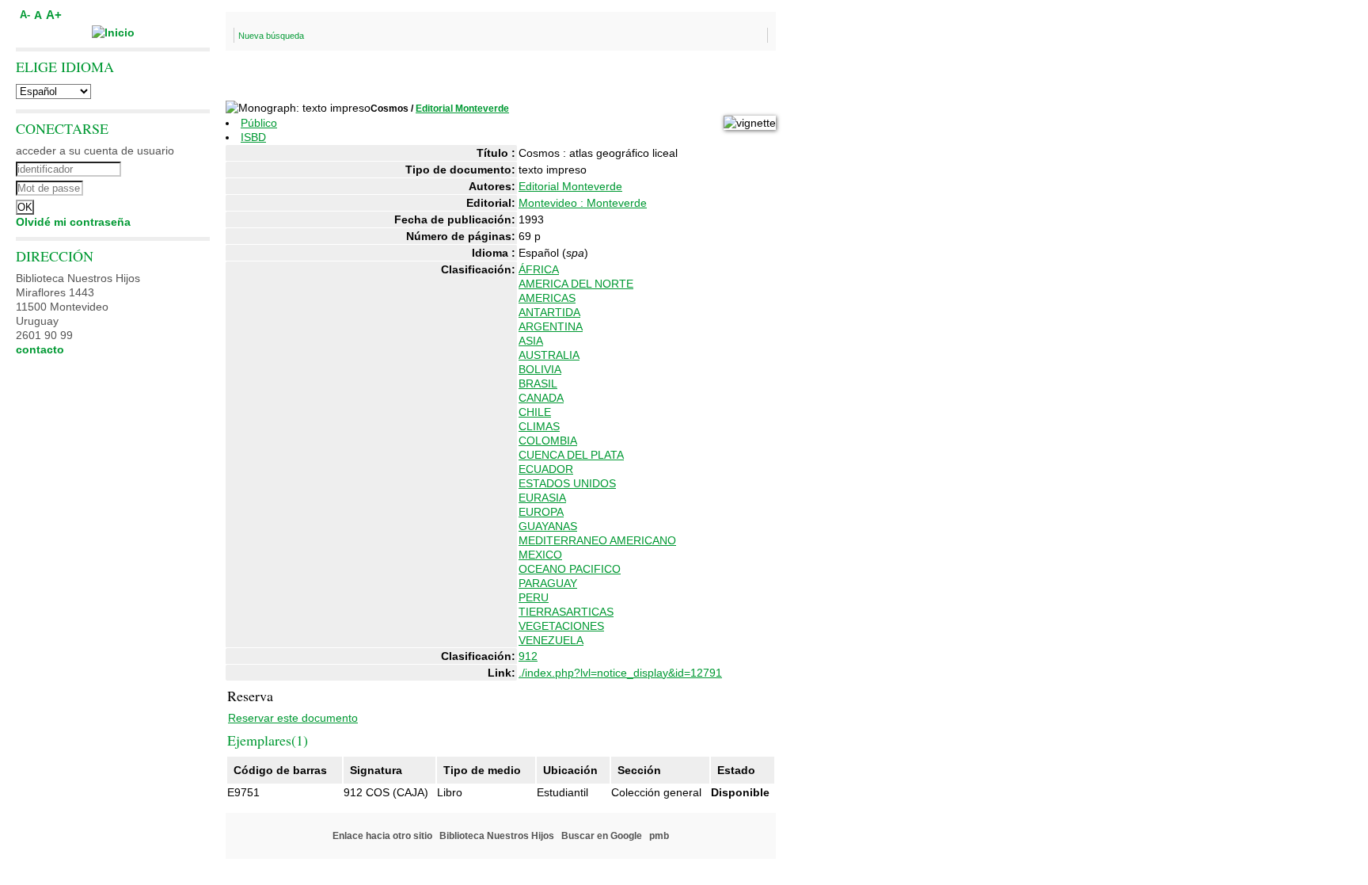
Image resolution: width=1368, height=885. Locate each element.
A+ (54, 14)
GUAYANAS (548, 526)
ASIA (531, 340)
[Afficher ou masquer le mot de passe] (156, 186)
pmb (659, 835)
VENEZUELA (551, 640)
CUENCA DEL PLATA (571, 454)
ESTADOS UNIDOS (567, 483)
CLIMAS (539, 426)
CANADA (541, 397)
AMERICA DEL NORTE (576, 283)
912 (528, 656)
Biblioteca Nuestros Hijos (496, 835)
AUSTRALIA (549, 355)
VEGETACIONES (561, 626)
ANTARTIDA (549, 312)
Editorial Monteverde (462, 108)
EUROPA (541, 511)
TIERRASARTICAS (566, 611)
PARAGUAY (548, 583)
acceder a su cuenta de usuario (95, 150)
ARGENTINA (551, 326)
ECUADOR (546, 469)
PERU (534, 597)
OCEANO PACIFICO (570, 569)
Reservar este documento (293, 717)
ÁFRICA (539, 269)
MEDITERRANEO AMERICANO (597, 540)
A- (25, 15)
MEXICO (540, 554)
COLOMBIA (548, 440)
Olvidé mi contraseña (73, 222)
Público (259, 122)
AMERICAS (547, 298)
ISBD (253, 137)
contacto (40, 349)
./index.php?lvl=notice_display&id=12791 (620, 672)
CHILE (535, 412)
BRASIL (538, 383)
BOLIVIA (540, 369)
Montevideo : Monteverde (583, 202)
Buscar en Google (601, 835)
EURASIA (542, 497)
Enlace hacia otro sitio (382, 835)
